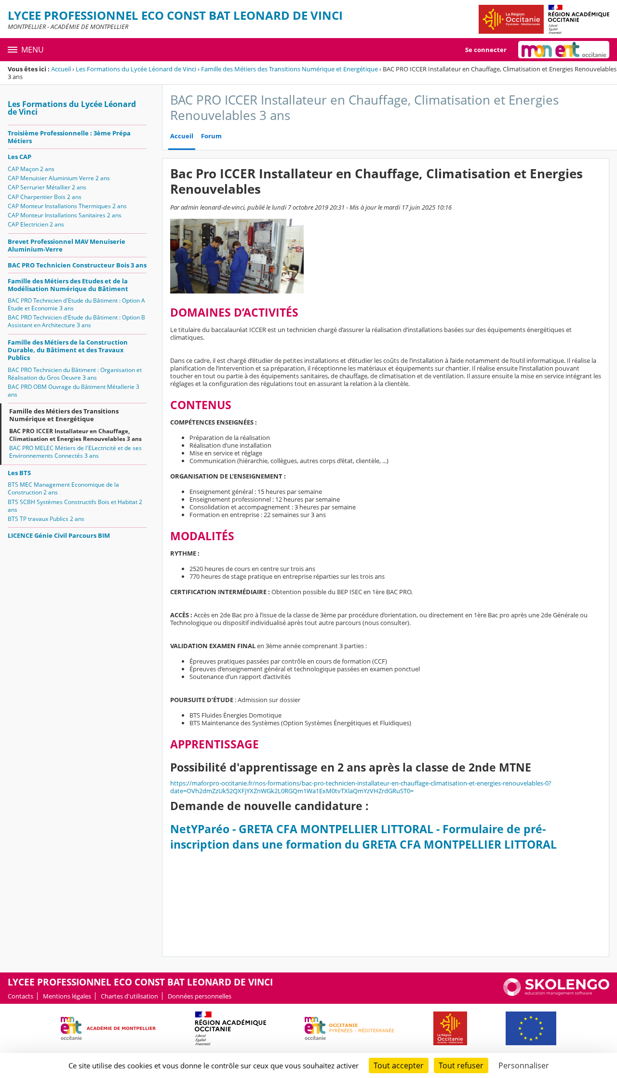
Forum (211, 136)
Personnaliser (523, 1065)
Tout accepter (399, 1065)
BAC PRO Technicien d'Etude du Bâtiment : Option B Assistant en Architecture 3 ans (76, 321)
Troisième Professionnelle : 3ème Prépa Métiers (69, 137)
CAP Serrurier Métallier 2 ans (47, 187)
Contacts (20, 996)
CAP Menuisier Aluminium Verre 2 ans (59, 178)
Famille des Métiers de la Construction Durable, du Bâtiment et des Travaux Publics (68, 350)
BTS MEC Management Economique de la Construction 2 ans (63, 488)
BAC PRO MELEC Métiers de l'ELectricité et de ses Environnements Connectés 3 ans (75, 452)
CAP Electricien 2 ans (36, 224)
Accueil (61, 69)
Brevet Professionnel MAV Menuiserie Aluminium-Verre (66, 245)
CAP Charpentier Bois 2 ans (44, 197)
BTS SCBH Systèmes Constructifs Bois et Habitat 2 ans (75, 506)
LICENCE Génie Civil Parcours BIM (59, 535)
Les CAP (19, 156)
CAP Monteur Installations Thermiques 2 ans (67, 206)
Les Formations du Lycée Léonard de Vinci (136, 69)
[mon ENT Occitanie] (563, 49)
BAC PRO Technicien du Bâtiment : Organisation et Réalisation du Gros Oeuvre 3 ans (75, 374)
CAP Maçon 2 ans (31, 169)
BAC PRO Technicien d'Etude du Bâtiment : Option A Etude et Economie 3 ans (76, 304)
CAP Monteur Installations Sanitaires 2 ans (64, 215)
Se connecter (486, 49)
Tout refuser (461, 1065)
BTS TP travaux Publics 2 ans (46, 519)
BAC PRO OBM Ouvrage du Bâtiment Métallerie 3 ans (73, 391)
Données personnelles (199, 996)
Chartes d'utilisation (129, 996)
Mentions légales (67, 996)
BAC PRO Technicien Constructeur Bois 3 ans (77, 265)
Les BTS (19, 472)
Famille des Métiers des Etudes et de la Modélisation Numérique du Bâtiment (68, 285)
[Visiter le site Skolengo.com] (556, 993)
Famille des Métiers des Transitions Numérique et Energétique (289, 69)
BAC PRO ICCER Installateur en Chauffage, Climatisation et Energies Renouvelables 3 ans (75, 435)
